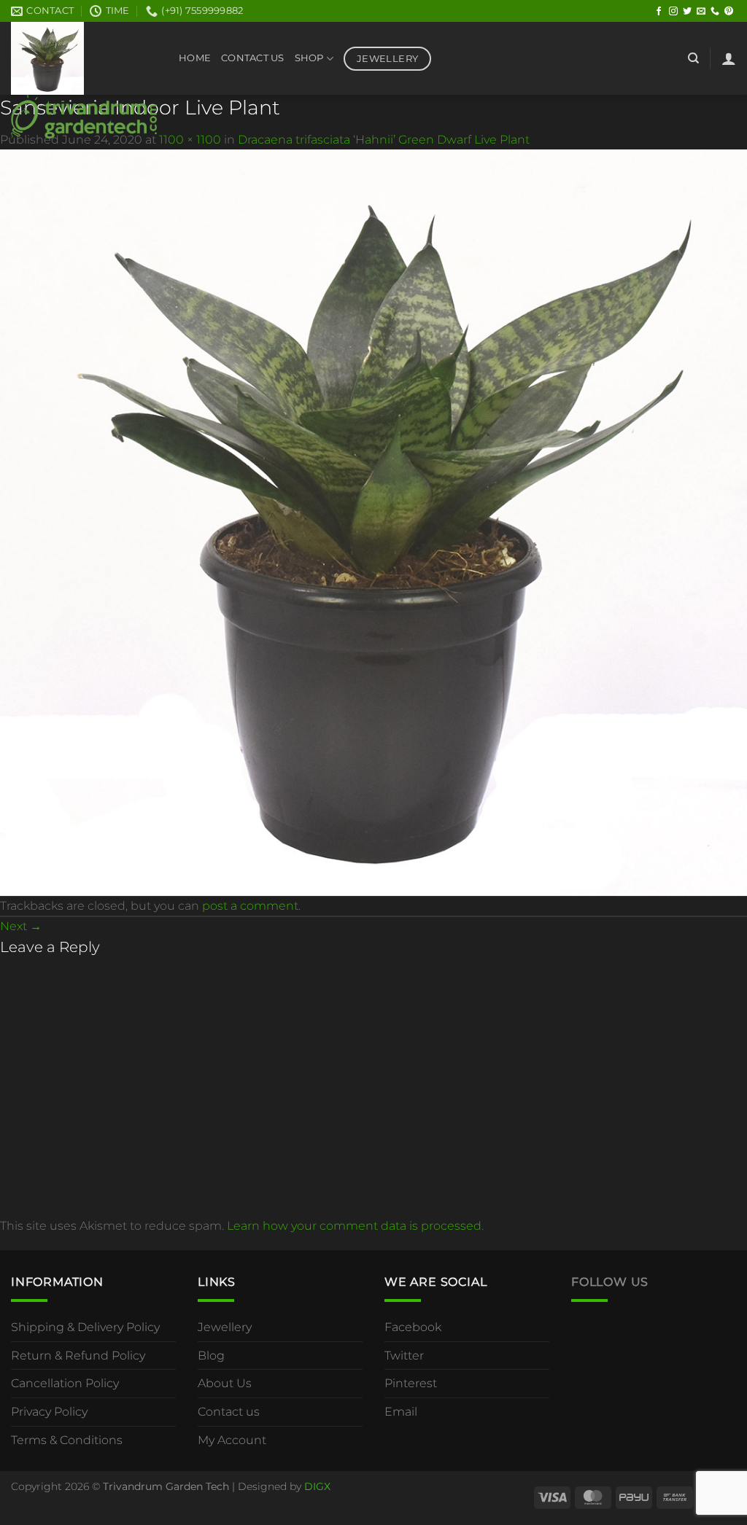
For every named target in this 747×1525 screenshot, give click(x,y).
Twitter (404, 1355)
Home (195, 57)
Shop (309, 57)
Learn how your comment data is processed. (355, 1226)
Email (400, 1412)
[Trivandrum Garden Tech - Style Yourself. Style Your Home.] (84, 80)
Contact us (229, 1412)
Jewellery (225, 1327)
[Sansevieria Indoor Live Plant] (373, 522)
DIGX (317, 1486)
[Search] (693, 58)
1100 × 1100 (190, 140)
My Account (232, 1440)
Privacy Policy (49, 1412)
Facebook (412, 1327)
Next (21, 926)
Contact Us (253, 57)
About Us (225, 1383)
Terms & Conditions (67, 1440)
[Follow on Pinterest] (728, 12)
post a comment (250, 906)
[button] (728, 58)
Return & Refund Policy (78, 1355)
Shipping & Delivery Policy (85, 1327)
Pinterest (410, 1383)
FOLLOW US (610, 1282)
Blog (211, 1355)
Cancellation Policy (65, 1383)
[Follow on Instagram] (673, 12)
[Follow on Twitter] (687, 12)
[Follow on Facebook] (658, 12)
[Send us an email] (701, 12)
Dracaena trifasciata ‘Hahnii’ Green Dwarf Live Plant (384, 140)
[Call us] (715, 12)
